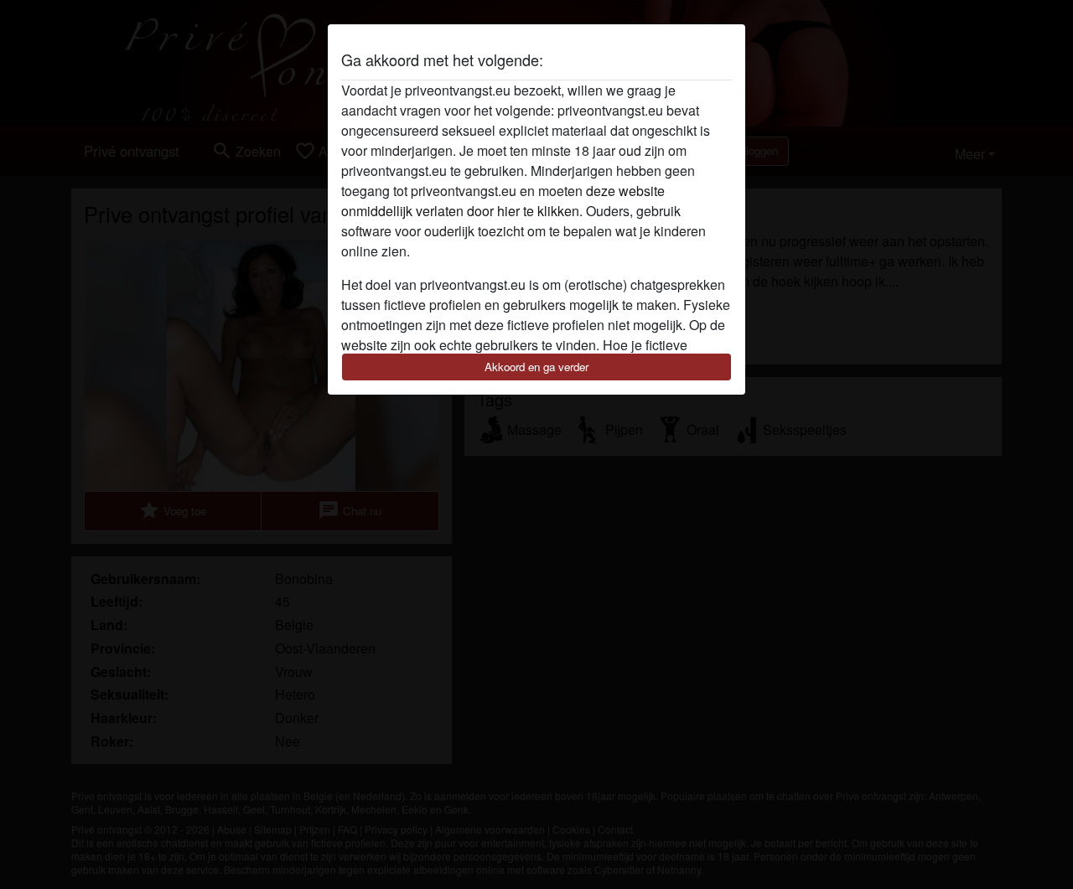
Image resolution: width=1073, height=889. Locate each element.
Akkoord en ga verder (536, 367)
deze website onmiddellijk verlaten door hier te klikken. (503, 200)
